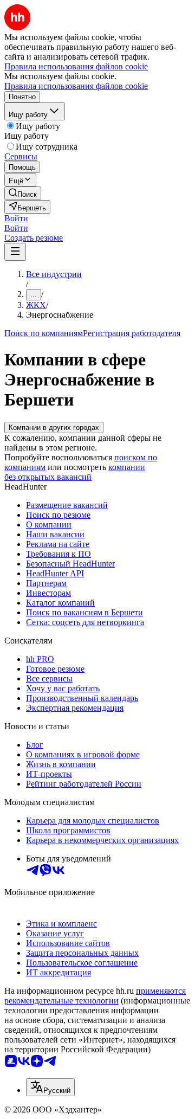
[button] (16, 218)
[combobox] (50, 1087)
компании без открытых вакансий (74, 471)
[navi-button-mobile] (15, 252)
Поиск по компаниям (43, 333)
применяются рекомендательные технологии (95, 995)
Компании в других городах (54, 427)
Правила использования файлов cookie (76, 86)
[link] (22, 193)
